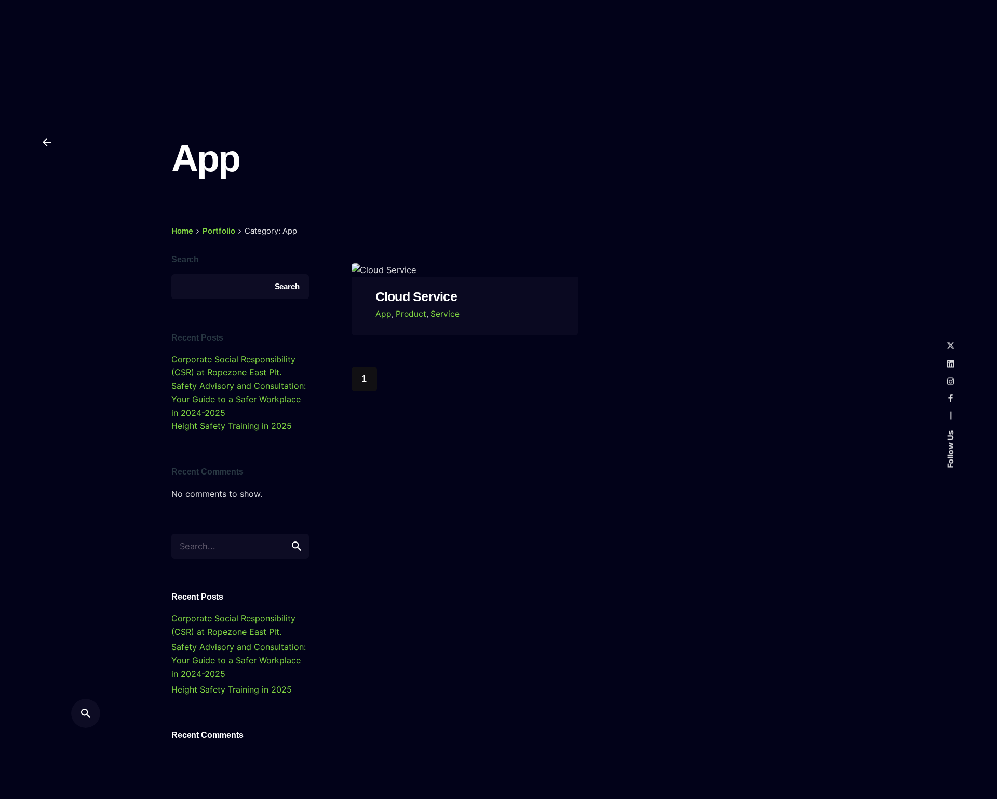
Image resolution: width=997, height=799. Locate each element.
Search (185, 259)
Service (445, 314)
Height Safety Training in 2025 (231, 426)
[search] (296, 546)
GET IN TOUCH (930, 48)
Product (411, 314)
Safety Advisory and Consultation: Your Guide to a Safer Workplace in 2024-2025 (238, 399)
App (383, 314)
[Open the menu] (46, 47)
